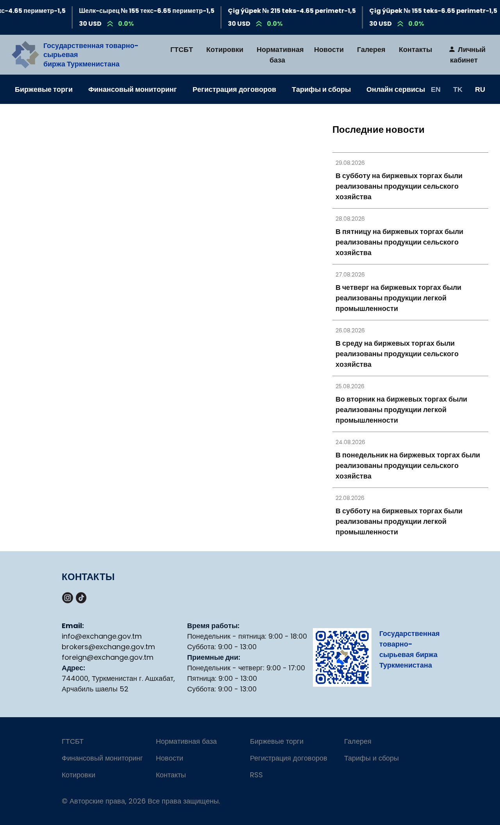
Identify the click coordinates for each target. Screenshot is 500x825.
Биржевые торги (44, 89)
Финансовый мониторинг (132, 89)
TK (457, 89)
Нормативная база (280, 55)
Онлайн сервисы (395, 89)
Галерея (371, 49)
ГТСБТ (181, 49)
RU (480, 89)
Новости (329, 49)
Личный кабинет (468, 55)
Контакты (415, 49)
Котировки (224, 49)
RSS (256, 775)
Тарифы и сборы (321, 89)
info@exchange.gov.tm (102, 636)
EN (436, 89)
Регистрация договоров (234, 89)
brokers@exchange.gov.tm (108, 647)
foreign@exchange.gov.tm (108, 657)
